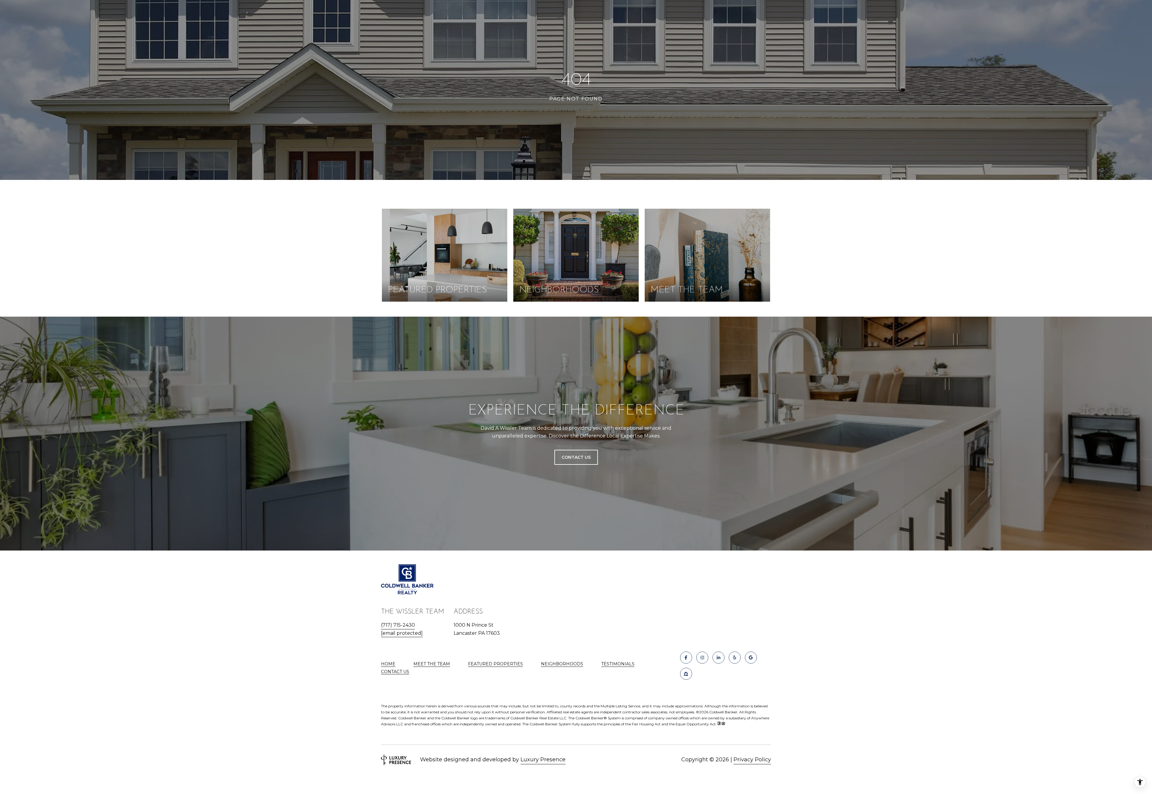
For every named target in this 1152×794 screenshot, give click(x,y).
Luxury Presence (543, 759)
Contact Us (395, 671)
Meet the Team (431, 664)
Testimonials (617, 664)
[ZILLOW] (686, 674)
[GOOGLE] (751, 658)
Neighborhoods (562, 664)
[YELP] (735, 658)
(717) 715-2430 (398, 625)
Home (388, 664)
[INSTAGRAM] (702, 658)
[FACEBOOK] (686, 658)
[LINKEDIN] (718, 658)
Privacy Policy (752, 759)
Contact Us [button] (576, 457)
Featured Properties (495, 664)
